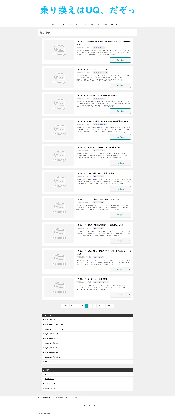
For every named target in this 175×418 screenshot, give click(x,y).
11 (103, 306)
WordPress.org (50, 388)
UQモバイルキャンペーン (101, 282)
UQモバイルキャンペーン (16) (54, 329)
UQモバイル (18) (50, 319)
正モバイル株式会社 (87, 406)
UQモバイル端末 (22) (51, 348)
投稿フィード (49, 379)
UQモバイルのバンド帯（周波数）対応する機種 (96, 173)
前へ (66, 306)
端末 (99, 25)
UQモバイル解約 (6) (51, 352)
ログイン (48, 374)
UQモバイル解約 (98, 228)
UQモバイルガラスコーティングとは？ (92, 69)
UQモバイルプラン (99, 47)
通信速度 (114, 25)
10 (99, 306)
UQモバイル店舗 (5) (51, 343)
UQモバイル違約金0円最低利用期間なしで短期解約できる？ (100, 225)
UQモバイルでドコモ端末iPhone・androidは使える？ (98, 199)
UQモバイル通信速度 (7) (52, 357)
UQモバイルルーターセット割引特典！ (92, 279)
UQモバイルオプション (100, 72)
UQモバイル (44, 25)
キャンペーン (67, 25)
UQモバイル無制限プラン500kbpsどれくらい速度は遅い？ (100, 147)
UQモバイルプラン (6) (52, 334)
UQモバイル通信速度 (99, 124)
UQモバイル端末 (98, 176)
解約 (105, 25)
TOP (46, 397)
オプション (55, 25)
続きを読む (120, 60)
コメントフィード (51, 383)
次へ (109, 306)
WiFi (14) (48, 362)
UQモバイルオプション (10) (54, 324)
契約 (85, 25)
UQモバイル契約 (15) (51, 338)
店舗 (92, 25)
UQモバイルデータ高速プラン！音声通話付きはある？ (98, 95)
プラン (77, 25)
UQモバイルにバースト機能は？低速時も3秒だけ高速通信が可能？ (103, 121)
